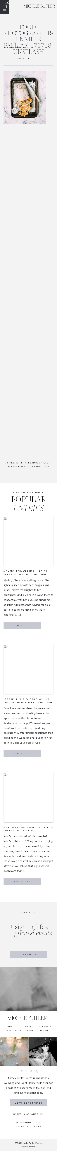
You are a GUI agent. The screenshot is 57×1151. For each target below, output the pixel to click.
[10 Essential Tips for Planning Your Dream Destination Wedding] (28, 669)
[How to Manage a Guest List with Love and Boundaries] (28, 798)
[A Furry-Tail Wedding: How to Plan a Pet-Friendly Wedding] (28, 541)
